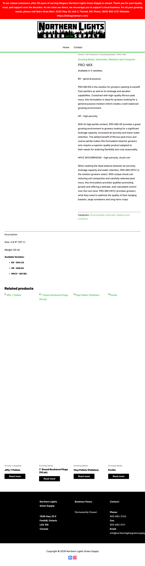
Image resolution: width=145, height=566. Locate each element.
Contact (78, 47)
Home (66, 47)
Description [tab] (11, 234)
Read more (15, 476)
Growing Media (107, 54)
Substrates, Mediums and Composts (115, 59)
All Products (92, 54)
